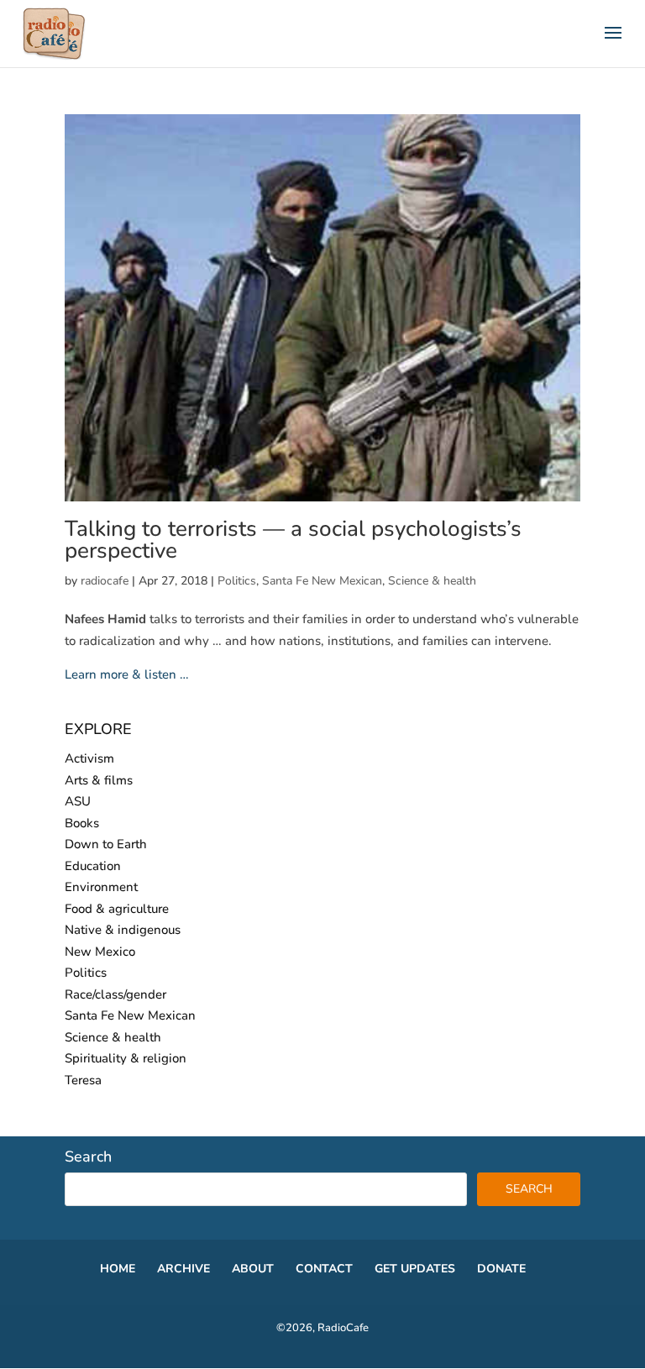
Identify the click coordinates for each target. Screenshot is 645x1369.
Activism (89, 758)
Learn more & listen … (127, 674)
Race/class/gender (115, 994)
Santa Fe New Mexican (322, 581)
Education (93, 866)
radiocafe (104, 581)
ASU (78, 801)
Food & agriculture (117, 908)
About (253, 1269)
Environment (101, 887)
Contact (324, 1269)
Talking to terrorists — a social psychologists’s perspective (293, 539)
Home (117, 1269)
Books (82, 823)
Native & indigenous (123, 929)
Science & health (432, 581)
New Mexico (100, 951)
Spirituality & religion (125, 1058)
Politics (237, 581)
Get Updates (415, 1269)
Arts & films (99, 780)
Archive (183, 1269)
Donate (501, 1269)
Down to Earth (106, 844)
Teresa (83, 1080)
